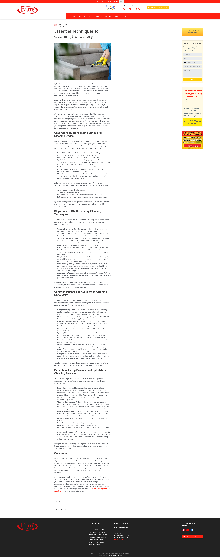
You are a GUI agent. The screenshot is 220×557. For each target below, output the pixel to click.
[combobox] (192, 66)
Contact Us (120, 555)
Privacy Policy (112, 555)
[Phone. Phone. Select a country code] (186, 63)
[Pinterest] (183, 530)
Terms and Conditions (102, 555)
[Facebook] (192, 530)
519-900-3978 (123, 538)
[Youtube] (188, 530)
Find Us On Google (120, 539)
